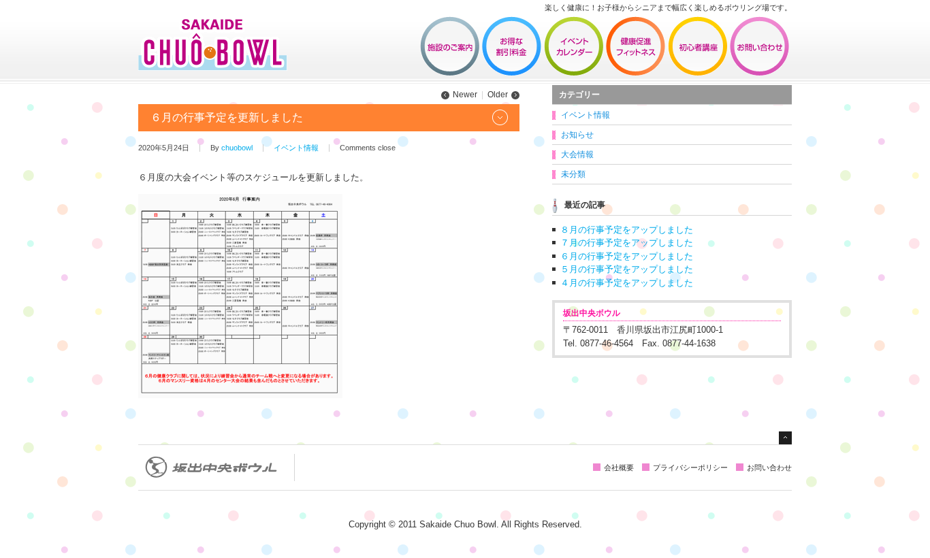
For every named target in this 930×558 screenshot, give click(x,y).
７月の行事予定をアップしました (626, 242)
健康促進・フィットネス (636, 46)
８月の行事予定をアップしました (626, 230)
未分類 (573, 174)
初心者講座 (698, 46)
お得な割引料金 (512, 46)
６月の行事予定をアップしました (626, 256)
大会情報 (577, 154)
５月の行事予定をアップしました (626, 269)
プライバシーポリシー (690, 467)
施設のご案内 (450, 46)
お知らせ (577, 135)
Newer (465, 94)
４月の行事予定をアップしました (626, 283)
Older (497, 94)
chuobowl (237, 148)
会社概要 (619, 467)
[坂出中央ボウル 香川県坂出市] (212, 66)
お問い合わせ (760, 46)
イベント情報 (574, 46)
